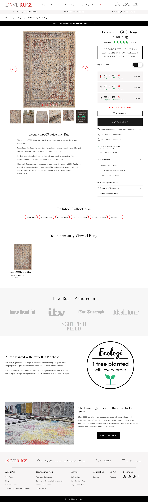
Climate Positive (11, 485)
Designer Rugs (84, 5)
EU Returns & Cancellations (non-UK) (50, 481)
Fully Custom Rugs (77, 485)
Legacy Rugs (111, 165)
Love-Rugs (79, 499)
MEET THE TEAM (108, 435)
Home (7, 18)
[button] (117, 3)
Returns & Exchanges (44, 477)
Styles (60, 5)
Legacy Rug (16, 18)
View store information (108, 152)
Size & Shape (70, 5)
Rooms (95, 5)
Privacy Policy (41, 488)
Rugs (44, 5)
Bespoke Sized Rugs (78, 481)
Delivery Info (75, 477)
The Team (9, 477)
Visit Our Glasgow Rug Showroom (17, 488)
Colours (52, 5)
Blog (7, 481)
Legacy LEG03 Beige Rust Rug (34, 18)
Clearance (104, 5)
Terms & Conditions (43, 485)
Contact (96, 477)
